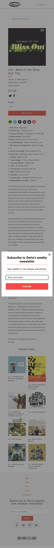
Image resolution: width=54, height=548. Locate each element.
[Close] (49, 255)
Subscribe (27, 286)
